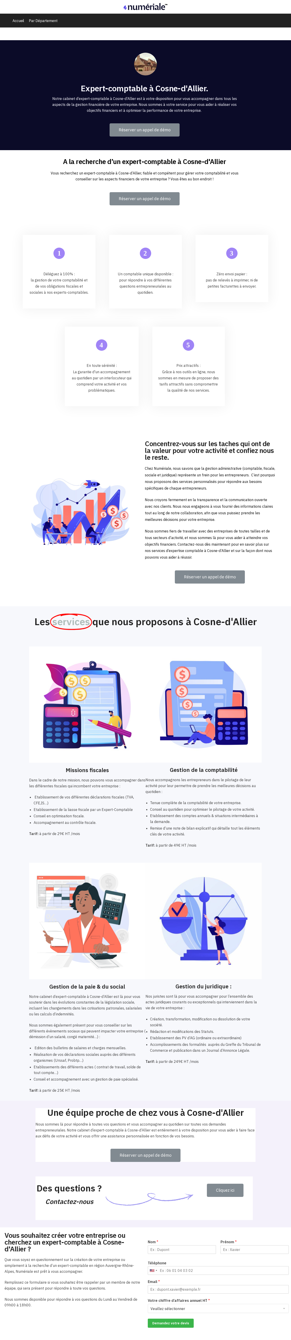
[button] (145, 130)
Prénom (229, 1242)
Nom (153, 1242)
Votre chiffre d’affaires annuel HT (179, 1300)
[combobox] (153, 1270)
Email (154, 1281)
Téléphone (157, 1263)
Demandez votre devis (170, 1323)
